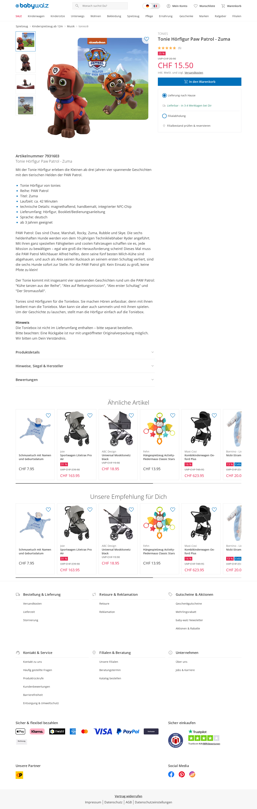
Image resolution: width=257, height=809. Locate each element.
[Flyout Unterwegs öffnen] (85, 16)
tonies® (84, 26)
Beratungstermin (110, 670)
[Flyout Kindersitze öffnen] (66, 16)
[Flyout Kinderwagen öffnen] (46, 16)
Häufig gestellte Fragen (37, 670)
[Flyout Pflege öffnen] (154, 16)
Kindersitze (58, 16)
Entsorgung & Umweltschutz (41, 703)
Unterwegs (77, 16)
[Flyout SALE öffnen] (23, 16)
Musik (71, 26)
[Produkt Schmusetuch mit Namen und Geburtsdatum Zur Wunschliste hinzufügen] (48, 415)
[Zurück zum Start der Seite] (252, 781)
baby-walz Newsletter (189, 620)
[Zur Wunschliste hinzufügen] (146, 39)
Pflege (149, 16)
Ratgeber (220, 16)
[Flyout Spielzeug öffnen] (140, 16)
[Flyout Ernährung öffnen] (174, 16)
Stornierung (30, 620)
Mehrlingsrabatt (186, 612)
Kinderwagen (36, 16)
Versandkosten (32, 603)
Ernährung (166, 16)
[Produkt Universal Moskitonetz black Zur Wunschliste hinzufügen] (131, 415)
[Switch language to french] (151, 6)
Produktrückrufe (33, 678)
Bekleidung (114, 16)
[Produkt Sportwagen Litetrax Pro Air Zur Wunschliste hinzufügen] (90, 415)
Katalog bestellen (110, 678)
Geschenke (186, 16)
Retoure (104, 603)
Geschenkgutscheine (189, 603)
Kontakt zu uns (32, 662)
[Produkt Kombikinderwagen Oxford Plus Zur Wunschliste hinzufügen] (214, 415)
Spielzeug (133, 16)
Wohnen (95, 16)
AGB (129, 802)
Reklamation (107, 612)
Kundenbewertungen (36, 686)
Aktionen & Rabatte (188, 628)
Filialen (236, 16)
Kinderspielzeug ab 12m (47, 26)
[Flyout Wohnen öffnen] (102, 16)
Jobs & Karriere (185, 670)
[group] (97, 87)
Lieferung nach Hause (181, 95)
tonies (163, 34)
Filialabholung (177, 116)
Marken (204, 16)
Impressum (93, 802)
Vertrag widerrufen (128, 796)
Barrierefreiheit (33, 695)
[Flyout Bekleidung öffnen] (122, 16)
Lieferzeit (29, 612)
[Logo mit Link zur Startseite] (32, 6)
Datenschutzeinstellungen (153, 802)
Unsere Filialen (108, 662)
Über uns (181, 662)
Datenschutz (113, 802)
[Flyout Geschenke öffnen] (194, 16)
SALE (19, 16)
